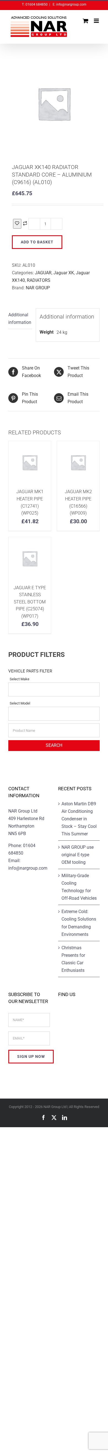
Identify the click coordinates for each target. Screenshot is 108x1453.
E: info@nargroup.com (69, 4)
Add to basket (37, 242)
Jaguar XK (63, 272)
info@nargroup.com (27, 868)
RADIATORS (38, 280)
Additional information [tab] (19, 318)
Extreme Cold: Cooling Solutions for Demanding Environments (78, 923)
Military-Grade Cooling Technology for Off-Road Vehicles (79, 887)
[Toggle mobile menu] (97, 21)
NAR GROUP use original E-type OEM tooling (77, 855)
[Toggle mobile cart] (85, 21)
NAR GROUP (38, 287)
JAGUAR (43, 272)
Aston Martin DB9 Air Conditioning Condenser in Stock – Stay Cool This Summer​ (79, 818)
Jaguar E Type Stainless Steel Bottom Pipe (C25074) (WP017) (30, 602)
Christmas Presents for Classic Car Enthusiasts (73, 959)
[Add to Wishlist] (17, 224)
